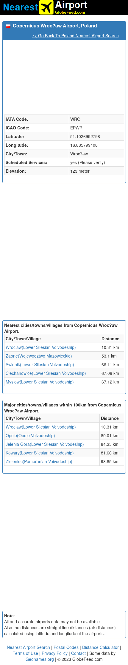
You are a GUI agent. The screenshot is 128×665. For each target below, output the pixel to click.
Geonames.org (40, 659)
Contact (78, 653)
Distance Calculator (100, 647)
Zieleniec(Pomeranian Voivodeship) (39, 461)
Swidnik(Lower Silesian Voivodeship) (40, 364)
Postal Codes (66, 647)
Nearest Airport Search (28, 647)
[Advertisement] (64, 253)
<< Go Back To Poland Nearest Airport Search (75, 35)
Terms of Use (26, 653)
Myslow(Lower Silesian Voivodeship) (40, 382)
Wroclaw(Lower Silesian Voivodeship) (41, 347)
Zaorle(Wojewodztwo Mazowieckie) (39, 356)
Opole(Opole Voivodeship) (30, 435)
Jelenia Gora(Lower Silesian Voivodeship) (45, 444)
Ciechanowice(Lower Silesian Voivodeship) (46, 373)
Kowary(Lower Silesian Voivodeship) (40, 453)
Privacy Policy (55, 653)
